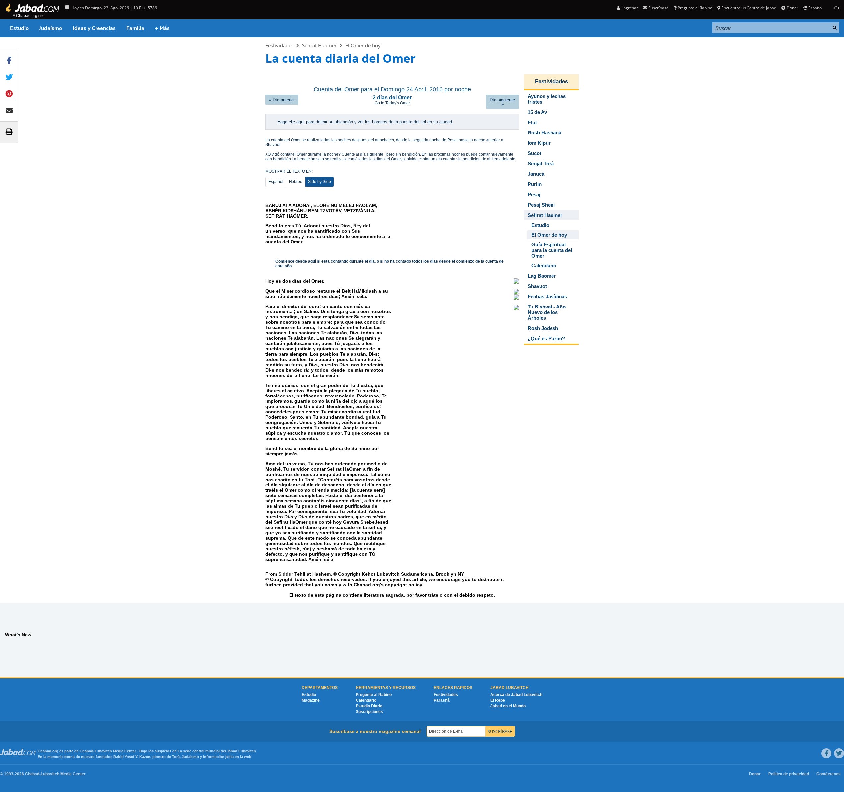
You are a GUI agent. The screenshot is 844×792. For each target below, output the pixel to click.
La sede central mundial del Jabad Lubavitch (217, 751)
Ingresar (629, 8)
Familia (135, 28)
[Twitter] (839, 753)
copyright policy (403, 584)
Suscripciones (369, 711)
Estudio (19, 28)
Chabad (86, 751)
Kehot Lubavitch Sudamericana (397, 574)
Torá (176, 757)
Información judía (219, 757)
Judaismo (190, 757)
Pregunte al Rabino (695, 8)
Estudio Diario (369, 706)
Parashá (442, 700)
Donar (792, 8)
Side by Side (319, 181)
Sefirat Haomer (319, 45)
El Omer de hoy (363, 45)
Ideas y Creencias (94, 28)
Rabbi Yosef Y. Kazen (131, 757)
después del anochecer (373, 140)
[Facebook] (826, 753)
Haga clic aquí (291, 121)
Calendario (366, 700)
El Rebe (497, 700)
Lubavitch (103, 751)
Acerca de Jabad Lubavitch (516, 694)
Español (275, 181)
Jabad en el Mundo (508, 706)
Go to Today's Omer (392, 103)
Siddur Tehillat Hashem (304, 574)
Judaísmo (50, 28)
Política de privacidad (788, 774)
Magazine (311, 700)
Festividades (279, 45)
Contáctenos (828, 774)
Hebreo (295, 181)
